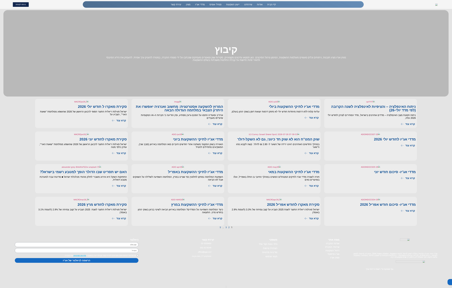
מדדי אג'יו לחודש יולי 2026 (395, 139)
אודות (260, 4)
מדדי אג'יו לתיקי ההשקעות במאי (293, 172)
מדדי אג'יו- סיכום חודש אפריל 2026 (388, 204)
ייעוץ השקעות (233, 4)
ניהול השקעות (332, 250)
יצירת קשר (176, 4)
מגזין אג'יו (334, 257)
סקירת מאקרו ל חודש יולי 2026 (102, 107)
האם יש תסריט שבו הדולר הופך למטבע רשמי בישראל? (83, 172)
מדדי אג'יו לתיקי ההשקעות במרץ (197, 204)
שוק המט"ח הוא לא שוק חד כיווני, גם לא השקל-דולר (278, 139)
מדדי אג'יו (200, 4)
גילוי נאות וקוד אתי (268, 244)
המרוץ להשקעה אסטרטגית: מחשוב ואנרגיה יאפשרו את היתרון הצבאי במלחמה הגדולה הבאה (179, 108)
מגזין (188, 4)
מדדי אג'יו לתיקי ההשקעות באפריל (195, 172)
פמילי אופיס (215, 4)
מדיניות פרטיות (269, 252)
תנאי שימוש (271, 256)
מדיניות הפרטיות (79, 256)
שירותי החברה (332, 247)
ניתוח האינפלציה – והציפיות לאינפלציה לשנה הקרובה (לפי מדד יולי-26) (373, 108)
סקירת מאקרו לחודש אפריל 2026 (293, 204)
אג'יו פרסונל (333, 254)
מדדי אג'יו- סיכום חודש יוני (395, 172)
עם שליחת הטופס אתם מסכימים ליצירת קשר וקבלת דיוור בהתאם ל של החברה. (100, 256)
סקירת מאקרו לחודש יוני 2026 (103, 139)
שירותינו (248, 4)
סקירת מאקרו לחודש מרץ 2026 (102, 204)
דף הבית (271, 4)
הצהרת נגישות (270, 248)
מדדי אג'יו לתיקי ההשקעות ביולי (294, 107)
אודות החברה (332, 243)
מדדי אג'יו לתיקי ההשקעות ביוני (198, 139)
